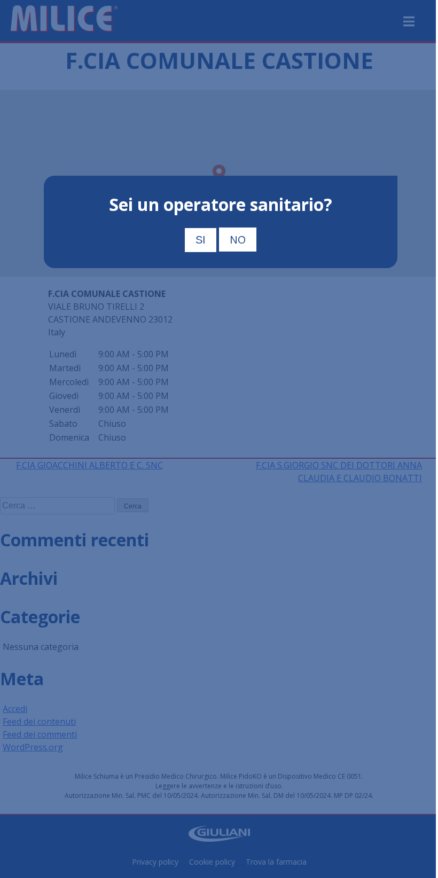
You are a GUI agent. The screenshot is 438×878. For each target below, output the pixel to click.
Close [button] (384, 183)
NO (238, 239)
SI (200, 240)
